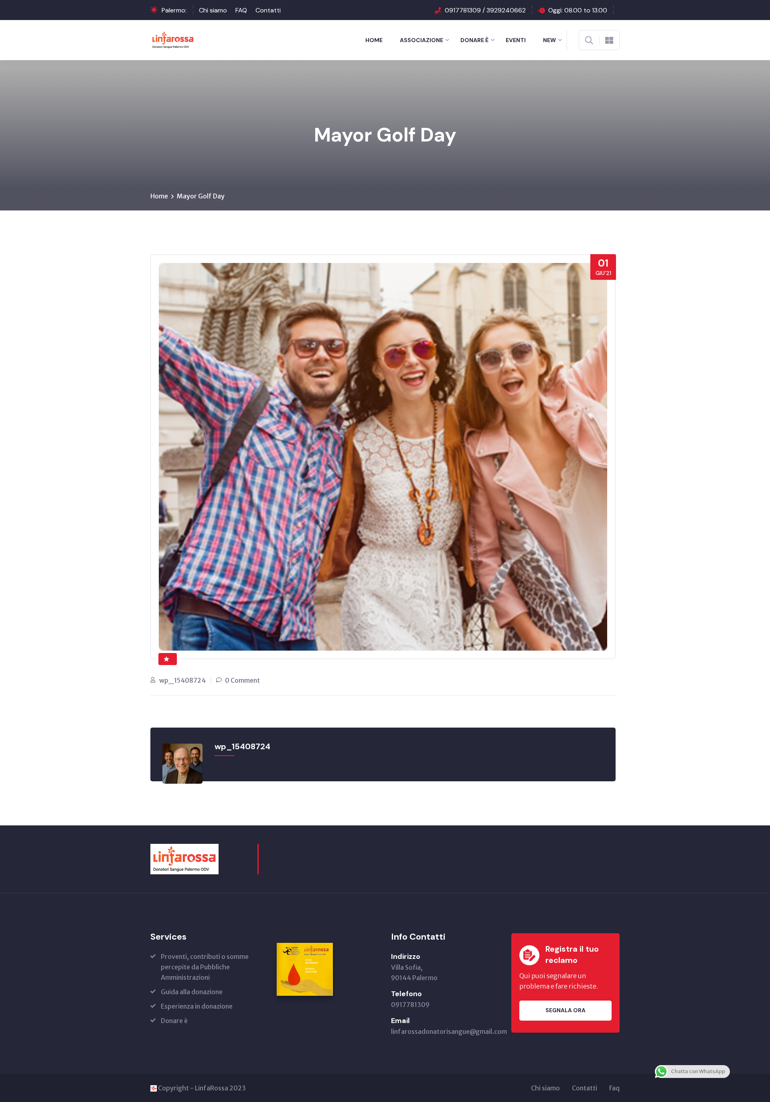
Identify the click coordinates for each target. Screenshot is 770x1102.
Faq (614, 1088)
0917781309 (410, 1005)
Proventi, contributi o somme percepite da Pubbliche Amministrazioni (205, 966)
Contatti (268, 10)
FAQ (241, 10)
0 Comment (242, 680)
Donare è (474, 40)
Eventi (516, 40)
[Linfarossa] (172, 39)
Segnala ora (565, 1010)
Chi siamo (213, 10)
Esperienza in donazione (197, 1006)
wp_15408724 (182, 680)
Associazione (421, 40)
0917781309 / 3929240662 (485, 10)
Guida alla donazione (192, 992)
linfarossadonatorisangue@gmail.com (449, 1031)
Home (374, 40)
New (549, 40)
